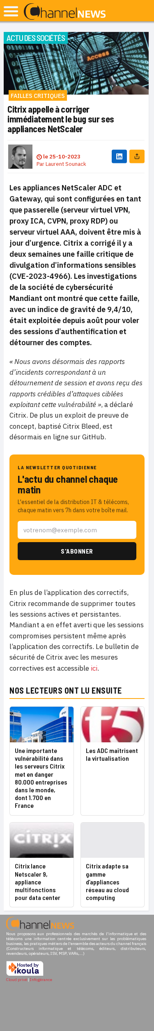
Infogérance (41, 979)
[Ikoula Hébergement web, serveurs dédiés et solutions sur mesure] (25, 974)
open (11, 11)
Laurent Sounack (66, 164)
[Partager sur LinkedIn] (119, 156)
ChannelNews (65, 11)
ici (94, 668)
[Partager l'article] (137, 156)
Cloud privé (16, 979)
